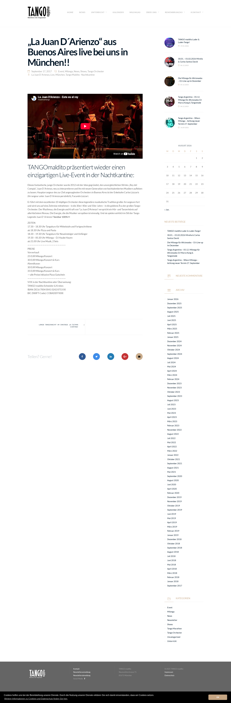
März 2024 (172, 375)
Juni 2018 (171, 560)
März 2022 (172, 451)
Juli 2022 (171, 438)
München (60, 74)
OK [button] (217, 697)
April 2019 (172, 522)
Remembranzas (174, 12)
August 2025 (173, 311)
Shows (83, 71)
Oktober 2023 (173, 392)
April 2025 (172, 324)
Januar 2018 (172, 581)
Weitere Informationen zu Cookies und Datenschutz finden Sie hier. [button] (36, 699)
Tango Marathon (174, 628)
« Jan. (166, 209)
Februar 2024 (173, 379)
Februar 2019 (173, 531)
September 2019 (174, 510)
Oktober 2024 (173, 349)
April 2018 (172, 569)
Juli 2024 (171, 362)
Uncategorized (173, 637)
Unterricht (98, 12)
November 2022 (174, 430)
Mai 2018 (171, 564)
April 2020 (172, 489)
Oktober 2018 (173, 543)
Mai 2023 (171, 413)
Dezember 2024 (174, 341)
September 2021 (174, 463)
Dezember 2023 (174, 383)
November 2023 (174, 387)
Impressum (169, 672)
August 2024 (173, 358)
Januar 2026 (172, 299)
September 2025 (174, 307)
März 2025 (172, 328)
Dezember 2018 (174, 539)
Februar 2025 (173, 333)
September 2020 (174, 476)
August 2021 (173, 467)
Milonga (69, 71)
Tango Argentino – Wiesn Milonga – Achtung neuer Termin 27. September (189, 121)
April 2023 (172, 417)
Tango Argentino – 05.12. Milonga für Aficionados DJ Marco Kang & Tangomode (190, 100)
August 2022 (173, 434)
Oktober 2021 (173, 459)
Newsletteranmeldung (81, 672)
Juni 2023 (171, 409)
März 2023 (172, 421)
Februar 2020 (173, 493)
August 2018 (173, 552)
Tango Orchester (96, 71)
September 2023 (174, 396)
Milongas (135, 12)
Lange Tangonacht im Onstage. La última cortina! (58, 326)
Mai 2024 (171, 366)
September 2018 (174, 547)
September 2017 (174, 585)
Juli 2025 (171, 316)
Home (70, 12)
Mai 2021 (171, 472)
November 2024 (174, 345)
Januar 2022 (172, 455)
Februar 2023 (173, 425)
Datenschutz (169, 675)
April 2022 (172, 446)
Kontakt (196, 12)
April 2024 (172, 371)
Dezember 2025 (174, 303)
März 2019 (172, 526)
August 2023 (173, 400)
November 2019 (174, 501)
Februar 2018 (173, 577)
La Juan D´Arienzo (40, 74)
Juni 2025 (171, 320)
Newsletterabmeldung (81, 675)
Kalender (118, 12)
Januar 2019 (172, 535)
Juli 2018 (171, 556)
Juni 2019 (171, 514)
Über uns (151, 12)
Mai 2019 (171, 518)
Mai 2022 (171, 442)
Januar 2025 (172, 337)
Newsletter (172, 620)
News (82, 12)
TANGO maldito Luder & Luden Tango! (184, 231)
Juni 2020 (171, 484)
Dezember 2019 (174, 497)
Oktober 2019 (173, 505)
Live (52, 74)
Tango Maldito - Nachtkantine (80, 74)
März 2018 (172, 573)
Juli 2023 (171, 404)
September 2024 (174, 354)
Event (61, 71)
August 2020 (173, 480)
